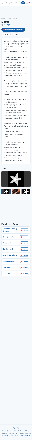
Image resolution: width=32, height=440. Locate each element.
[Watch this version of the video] (6, 191)
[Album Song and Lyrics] (2, 3)
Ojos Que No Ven (9, 237)
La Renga (8, 18)
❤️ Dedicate (24, 230)
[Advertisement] (16, 11)
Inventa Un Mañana (10, 255)
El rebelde (6, 273)
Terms (22, 431)
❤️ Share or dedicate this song (13, 29)
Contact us (27, 435)
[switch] (28, 3)
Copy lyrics (7, 34)
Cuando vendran (9, 261)
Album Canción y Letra (16, 435)
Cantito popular (8, 249)
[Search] (23, 2)
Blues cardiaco (8, 243)
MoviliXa (6, 435)
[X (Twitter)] (18, 428)
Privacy (27, 431)
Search (9, 431)
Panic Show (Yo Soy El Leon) (10, 230)
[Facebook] (14, 428)
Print (16, 34)
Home (3, 18)
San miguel (7, 267)
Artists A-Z (15, 431)
